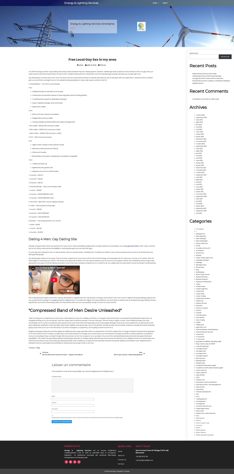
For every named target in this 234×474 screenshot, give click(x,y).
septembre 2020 (201, 196)
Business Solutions (202, 279)
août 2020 (199, 199)
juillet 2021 (199, 180)
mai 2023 (199, 127)
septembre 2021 (201, 175)
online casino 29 (201, 373)
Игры (197, 416)
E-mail (54, 402)
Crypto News (200, 294)
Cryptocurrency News (203, 298)
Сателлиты (199, 425)
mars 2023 (199, 132)
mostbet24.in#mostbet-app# (206, 365)
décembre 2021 (201, 168)
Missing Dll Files (201, 361)
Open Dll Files (200, 375)
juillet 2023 (199, 122)
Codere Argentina (201, 289)
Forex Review (200, 317)
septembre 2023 (201, 117)
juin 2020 (199, 201)
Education (199, 305)
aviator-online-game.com (204, 258)
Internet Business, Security (204, 332)
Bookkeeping (200, 272)
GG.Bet (198, 322)
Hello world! (215, 99)
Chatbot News (200, 286)
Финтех (198, 428)
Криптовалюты (200, 418)
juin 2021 (198, 182)
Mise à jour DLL (200, 358)
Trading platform (201, 399)
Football (198, 313)
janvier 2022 (200, 165)
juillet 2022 (199, 151)
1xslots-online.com (202, 243)
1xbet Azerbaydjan (202, 241)
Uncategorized (200, 401)
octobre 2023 (200, 115)
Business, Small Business (203, 282)
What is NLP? (200, 411)
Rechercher (194, 53)
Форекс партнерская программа (205, 435)
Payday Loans (200, 380)
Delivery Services (201, 303)
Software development (203, 392)
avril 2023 (199, 129)
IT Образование (200, 339)
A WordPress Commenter (201, 99)
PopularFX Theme (123, 471)
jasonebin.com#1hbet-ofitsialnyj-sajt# (208, 341)
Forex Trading (200, 320)
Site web (54, 409)
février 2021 (199, 189)
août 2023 (199, 120)
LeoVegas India (201, 351)
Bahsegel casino (201, 265)
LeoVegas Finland (201, 349)
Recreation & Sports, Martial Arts (206, 382)
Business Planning (201, 277)
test (197, 394)
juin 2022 (199, 153)
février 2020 (200, 206)
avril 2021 (199, 184)
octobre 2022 (200, 144)
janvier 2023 (200, 137)
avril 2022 (199, 158)
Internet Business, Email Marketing (207, 329)
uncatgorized (200, 404)
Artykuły (198, 255)
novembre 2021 (201, 170)
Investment (200, 334)
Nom (54, 396)
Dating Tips (199, 301)
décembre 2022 (201, 139)
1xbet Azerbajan (201, 238)
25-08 (198, 246)
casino (198, 284)
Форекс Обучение (201, 432)
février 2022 (200, 163)
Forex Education (201, 315)
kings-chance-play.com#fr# (205, 344)
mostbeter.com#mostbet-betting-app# (209, 368)
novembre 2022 (201, 141)
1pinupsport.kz (200, 234)
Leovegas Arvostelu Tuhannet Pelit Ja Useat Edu (208, 78)
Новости (198, 420)
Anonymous (200, 253)
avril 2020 (199, 204)
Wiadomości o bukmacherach (206, 413)
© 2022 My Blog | (111, 471)
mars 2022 (199, 160)
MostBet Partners (198, 83)
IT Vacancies (200, 337)
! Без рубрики (200, 229)
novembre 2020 (201, 194)
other (198, 377)
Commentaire (57, 376)
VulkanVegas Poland (202, 408)
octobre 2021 (200, 172)
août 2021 (199, 177)
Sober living (199, 389)
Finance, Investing (202, 308)
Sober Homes (200, 387)
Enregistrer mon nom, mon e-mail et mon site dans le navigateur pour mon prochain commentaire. (87, 418)
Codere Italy (200, 291)
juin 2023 (199, 125)
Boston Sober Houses (203, 274)
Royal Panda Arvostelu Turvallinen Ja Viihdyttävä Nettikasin (211, 81)
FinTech (198, 310)
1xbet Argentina (201, 236)
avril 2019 (199, 213)
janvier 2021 (199, 192)
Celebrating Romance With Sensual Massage (207, 76)
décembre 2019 (201, 208)
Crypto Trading (201, 296)
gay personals (133, 246)
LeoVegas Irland (201, 353)
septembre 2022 (201, 146)
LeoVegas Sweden (202, 356)
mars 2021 (199, 187)
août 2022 (199, 149)
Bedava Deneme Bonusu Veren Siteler (205, 74)
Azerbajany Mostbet (202, 260)
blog (38, 348)
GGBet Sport (200, 325)
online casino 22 (201, 370)
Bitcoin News (200, 267)
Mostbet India (200, 363)
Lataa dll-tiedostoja (202, 346)
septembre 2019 (201, 211)
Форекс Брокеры (200, 430)
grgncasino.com (201, 327)
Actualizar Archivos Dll (203, 248)
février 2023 (200, 134)
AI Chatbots (200, 250)
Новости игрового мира (202, 423)
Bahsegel (199, 262)
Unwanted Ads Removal (203, 406)
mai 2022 (199, 156)
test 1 (197, 396)
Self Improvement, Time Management (208, 385)
